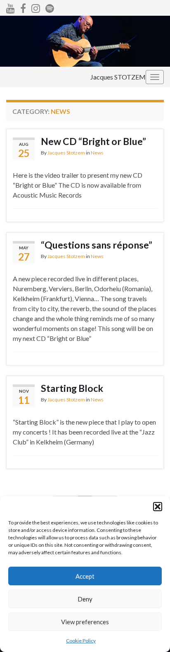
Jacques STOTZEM (118, 77)
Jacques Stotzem (66, 153)
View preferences (85, 621)
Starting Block (72, 388)
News (97, 153)
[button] (157, 506)
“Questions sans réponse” (96, 245)
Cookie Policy (81, 641)
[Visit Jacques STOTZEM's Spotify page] (49, 7)
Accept (85, 576)
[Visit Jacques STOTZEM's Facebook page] (23, 7)
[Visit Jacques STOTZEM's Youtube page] (10, 7)
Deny (85, 599)
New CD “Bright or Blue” (93, 141)
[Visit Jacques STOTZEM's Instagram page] (35, 7)
